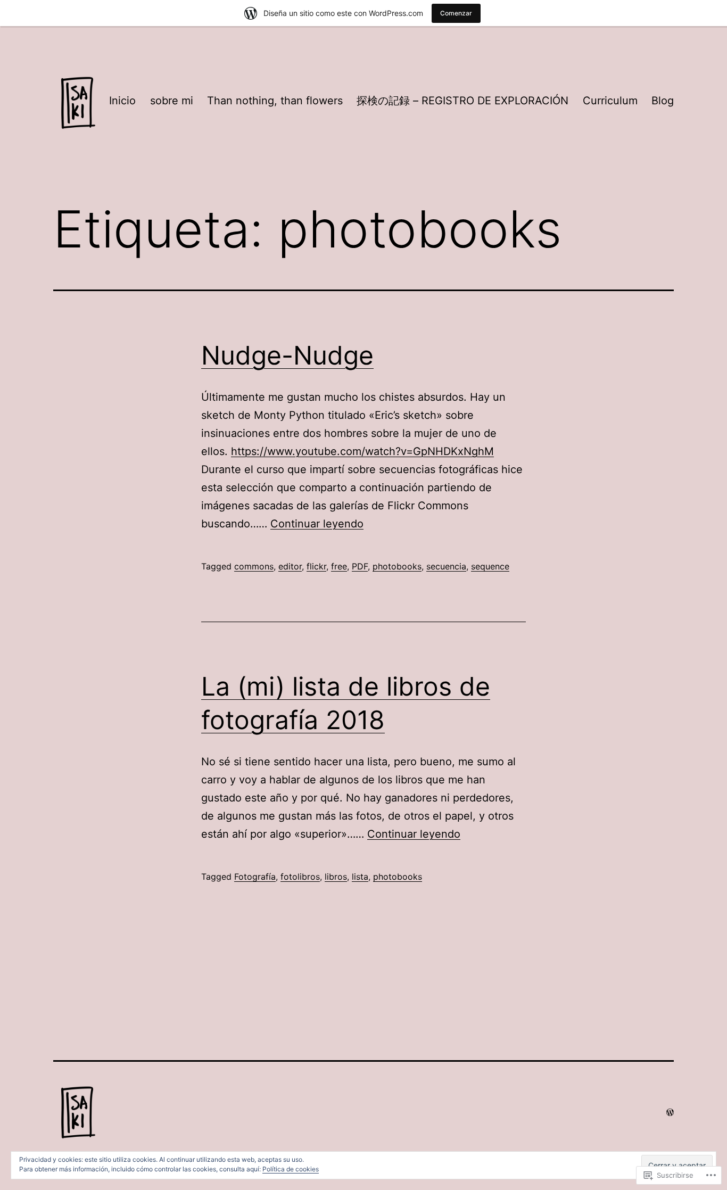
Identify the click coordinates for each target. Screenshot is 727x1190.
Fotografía (255, 876)
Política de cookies (290, 1169)
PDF (360, 566)
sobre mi (171, 100)
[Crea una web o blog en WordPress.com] (670, 1112)
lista (360, 876)
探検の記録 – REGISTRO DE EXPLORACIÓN (462, 100)
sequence (490, 566)
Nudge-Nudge (287, 355)
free (339, 566)
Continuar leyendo (316, 523)
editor (290, 566)
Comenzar (456, 13)
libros (336, 876)
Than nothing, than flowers (275, 100)
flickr (316, 566)
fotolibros (300, 876)
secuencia (446, 566)
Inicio (122, 100)
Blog (662, 100)
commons (254, 566)
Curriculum (610, 100)
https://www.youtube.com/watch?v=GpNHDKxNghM (362, 451)
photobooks (397, 566)
